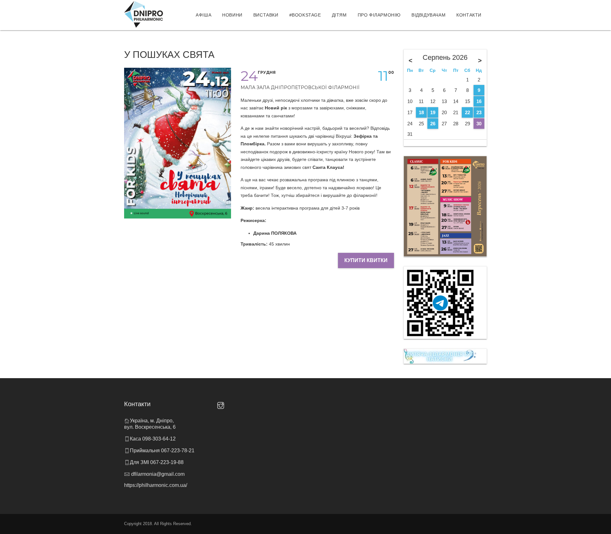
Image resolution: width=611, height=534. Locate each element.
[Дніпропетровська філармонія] (143, 14)
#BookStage (305, 14)
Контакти (468, 14)
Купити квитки (366, 260)
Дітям (339, 14)
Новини (232, 14)
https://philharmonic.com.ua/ (155, 485)
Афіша (203, 14)
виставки (265, 14)
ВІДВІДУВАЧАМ (428, 14)
